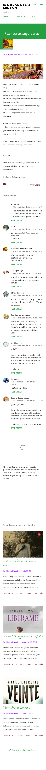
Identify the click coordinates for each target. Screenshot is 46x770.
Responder (16, 220)
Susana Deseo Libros (20, 398)
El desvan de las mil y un (21, 248)
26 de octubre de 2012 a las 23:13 (27, 207)
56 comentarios (23, 664)
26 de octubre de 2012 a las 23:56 (27, 251)
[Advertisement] (23, 500)
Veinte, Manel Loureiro (16, 707)
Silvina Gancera (17, 293)
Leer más (38, 593)
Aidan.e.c (15, 379)
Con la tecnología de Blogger (24, 750)
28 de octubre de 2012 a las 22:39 (27, 345)
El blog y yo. (19, 16)
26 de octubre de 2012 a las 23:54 (27, 229)
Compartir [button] (35, 185)
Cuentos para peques (20, 315)
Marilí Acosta (16, 343)
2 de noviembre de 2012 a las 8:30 (28, 401)
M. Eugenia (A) (17, 270)
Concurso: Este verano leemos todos (20, 563)
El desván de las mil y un (16, 6)
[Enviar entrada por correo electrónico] (4, 185)
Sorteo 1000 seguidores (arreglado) (23, 636)
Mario (13, 226)
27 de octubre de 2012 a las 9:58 (27, 273)
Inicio (5, 16)
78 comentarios (23, 593)
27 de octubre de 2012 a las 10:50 (27, 318)
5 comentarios (23, 735)
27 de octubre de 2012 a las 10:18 (27, 295)
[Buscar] (35, 4)
